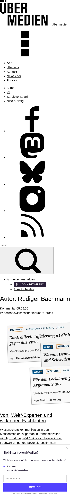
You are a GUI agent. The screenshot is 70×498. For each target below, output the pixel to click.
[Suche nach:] (30, 244)
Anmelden (28, 279)
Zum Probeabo (24, 289)
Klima (10, 88)
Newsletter (14, 76)
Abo (9, 63)
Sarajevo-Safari (17, 96)
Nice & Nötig (15, 101)
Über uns (13, 67)
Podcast (12, 80)
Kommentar (8, 308)
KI (8, 92)
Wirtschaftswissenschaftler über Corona (26, 313)
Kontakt (12, 71)
